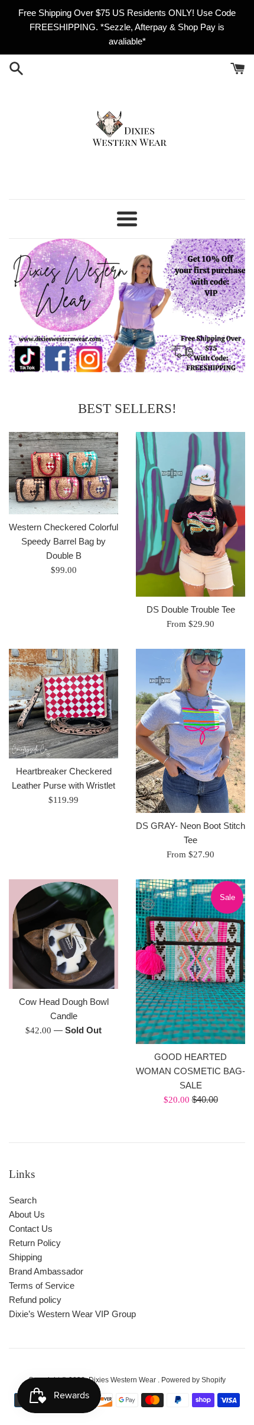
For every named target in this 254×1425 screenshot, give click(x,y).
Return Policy (35, 1243)
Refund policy (35, 1300)
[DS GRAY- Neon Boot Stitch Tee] (190, 731)
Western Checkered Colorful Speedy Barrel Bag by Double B (63, 541)
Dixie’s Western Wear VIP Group (72, 1314)
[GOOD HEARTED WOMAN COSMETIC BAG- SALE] (190, 961)
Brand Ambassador (46, 1271)
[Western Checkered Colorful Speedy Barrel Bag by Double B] (63, 473)
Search (23, 1200)
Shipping (25, 1257)
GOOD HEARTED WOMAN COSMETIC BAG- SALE (190, 1071)
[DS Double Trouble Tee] (190, 514)
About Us (27, 1214)
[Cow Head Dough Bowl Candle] (63, 934)
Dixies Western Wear (123, 1380)
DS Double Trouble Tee (190, 609)
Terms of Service (41, 1285)
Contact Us (31, 1229)
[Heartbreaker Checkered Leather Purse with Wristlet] (63, 703)
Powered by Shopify (193, 1380)
